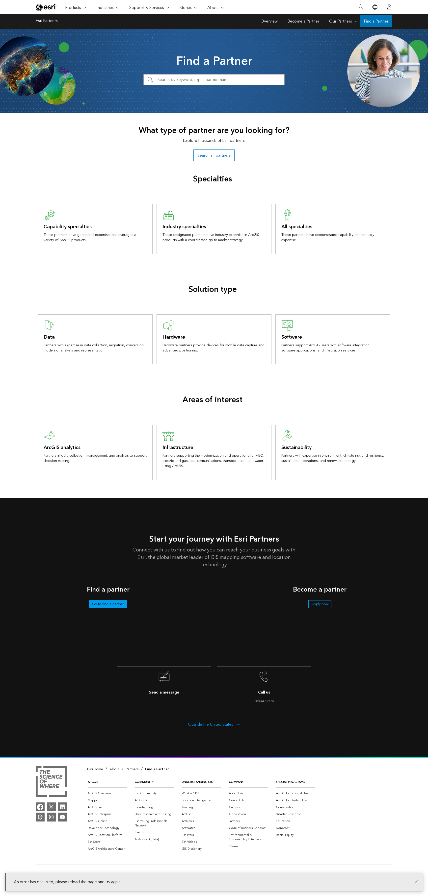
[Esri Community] (40, 817)
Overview (269, 21)
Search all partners (214, 155)
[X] (51, 806)
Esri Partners (47, 21)
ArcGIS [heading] (93, 782)
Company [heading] (236, 782)
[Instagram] (51, 817)
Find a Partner (376, 21)
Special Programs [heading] (290, 782)
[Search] (361, 7)
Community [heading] (144, 782)
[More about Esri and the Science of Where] (51, 782)
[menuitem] (107, 793)
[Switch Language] (374, 7)
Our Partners (340, 21)
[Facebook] (40, 806)
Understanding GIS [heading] (197, 782)
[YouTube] (62, 817)
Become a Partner (303, 21)
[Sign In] (389, 7)
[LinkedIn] (62, 806)
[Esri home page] (46, 7)
